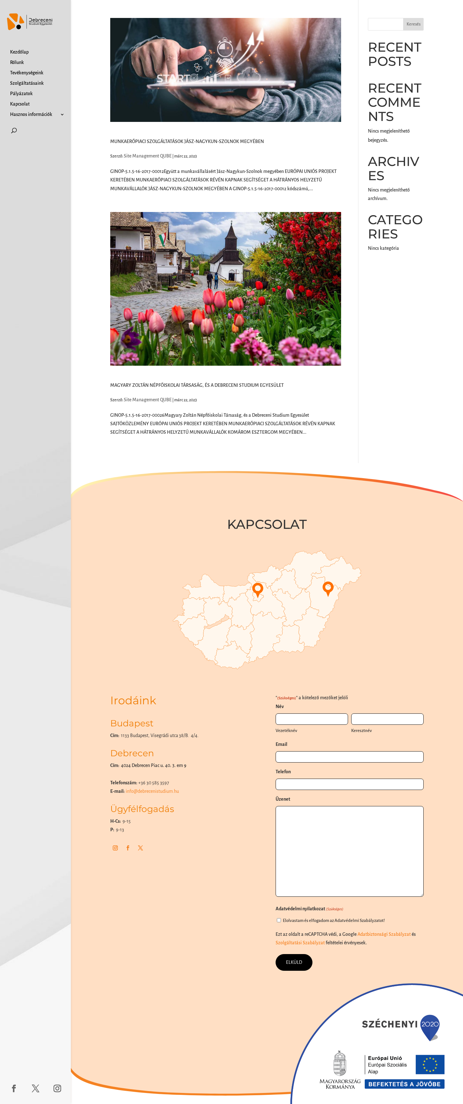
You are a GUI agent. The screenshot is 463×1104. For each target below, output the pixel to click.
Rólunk (17, 62)
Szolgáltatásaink (27, 83)
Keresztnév (361, 730)
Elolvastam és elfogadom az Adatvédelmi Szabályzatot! (334, 920)
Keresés (413, 24)
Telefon (283, 771)
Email (281, 744)
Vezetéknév (286, 730)
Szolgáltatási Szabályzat (300, 942)
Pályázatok (21, 93)
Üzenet (283, 799)
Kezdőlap (19, 52)
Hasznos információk (31, 114)
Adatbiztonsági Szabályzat (384, 934)
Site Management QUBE (148, 155)
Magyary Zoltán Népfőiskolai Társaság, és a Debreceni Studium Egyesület (197, 385)
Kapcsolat (20, 104)
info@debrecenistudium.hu (152, 791)
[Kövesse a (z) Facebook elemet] (128, 848)
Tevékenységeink (26, 73)
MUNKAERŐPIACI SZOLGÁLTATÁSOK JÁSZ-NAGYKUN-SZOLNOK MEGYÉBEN (187, 141)
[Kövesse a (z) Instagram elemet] (115, 848)
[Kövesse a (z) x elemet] (140, 848)
